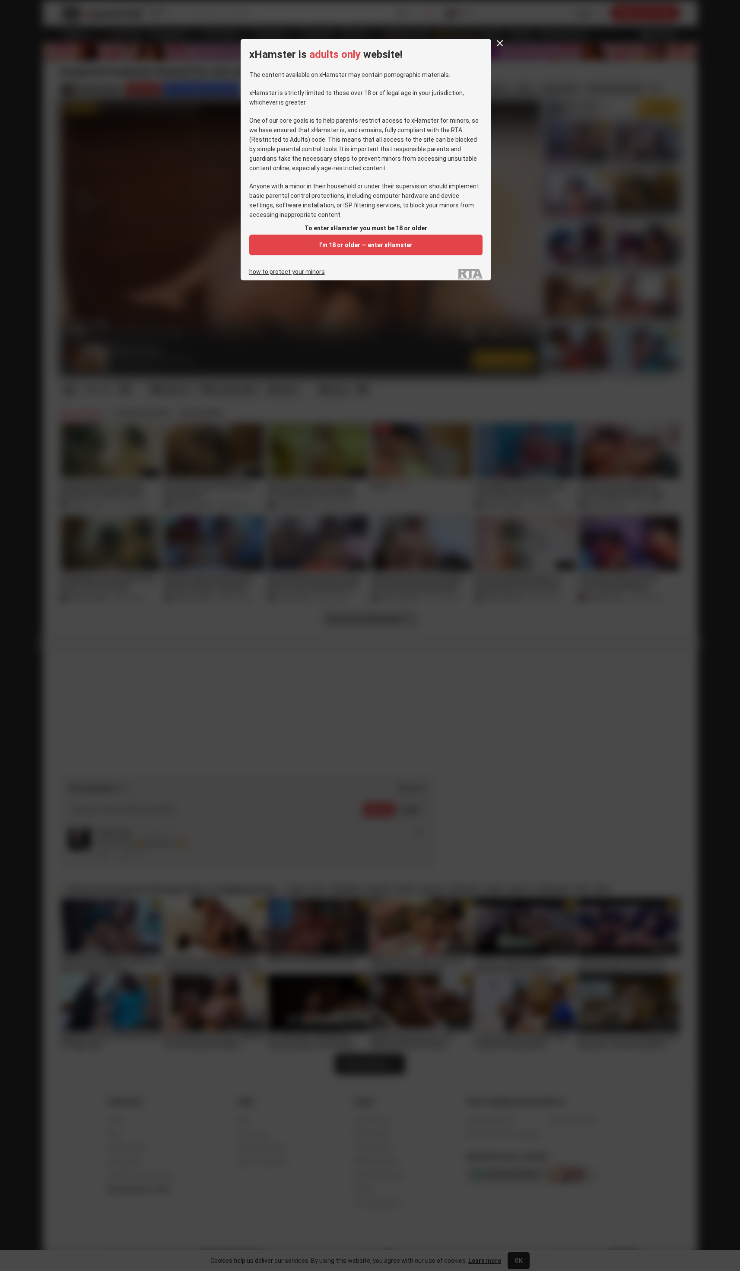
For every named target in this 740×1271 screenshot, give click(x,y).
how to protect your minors (287, 272)
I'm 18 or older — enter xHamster (366, 244)
